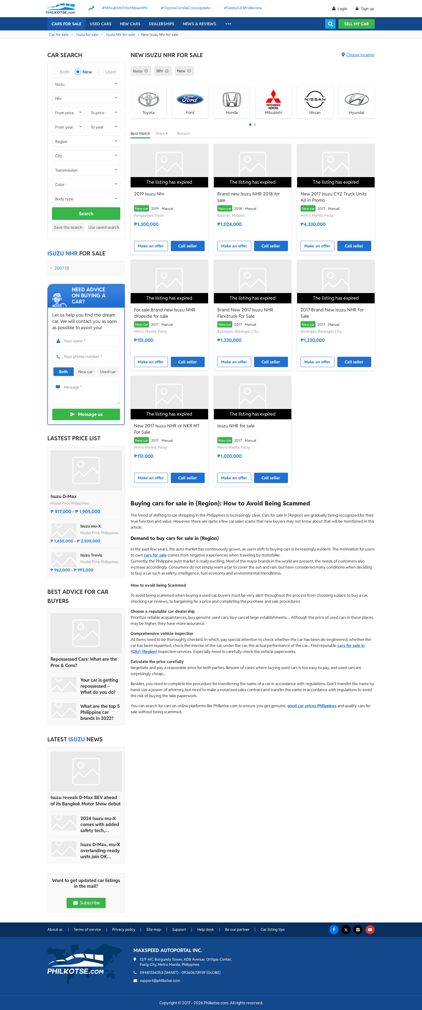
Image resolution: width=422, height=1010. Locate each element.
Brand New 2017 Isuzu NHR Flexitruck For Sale (245, 313)
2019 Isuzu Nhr (149, 194)
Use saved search (103, 227)
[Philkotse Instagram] (358, 929)
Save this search (68, 227)
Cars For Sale (66, 23)
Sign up (367, 8)
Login (342, 8)
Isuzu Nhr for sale (120, 34)
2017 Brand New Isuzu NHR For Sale (332, 313)
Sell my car (356, 23)
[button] (250, 124)
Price (161, 133)
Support (179, 929)
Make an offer (151, 246)
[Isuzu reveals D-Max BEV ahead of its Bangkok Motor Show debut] (86, 771)
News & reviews (199, 23)
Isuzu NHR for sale (236, 426)
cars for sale (155, 555)
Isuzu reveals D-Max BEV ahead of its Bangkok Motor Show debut (86, 800)
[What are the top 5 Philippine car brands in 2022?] (64, 710)
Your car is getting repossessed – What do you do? (99, 686)
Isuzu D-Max (64, 496)
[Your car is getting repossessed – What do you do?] (64, 684)
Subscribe (89, 903)
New (87, 72)
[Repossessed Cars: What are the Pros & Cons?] (86, 633)
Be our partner (237, 929)
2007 (59, 268)
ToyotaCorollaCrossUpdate (187, 7)
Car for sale (58, 34)
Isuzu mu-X (90, 526)
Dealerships (161, 23)
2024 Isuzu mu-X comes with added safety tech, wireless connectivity (99, 824)
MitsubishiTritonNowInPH (126, 7)
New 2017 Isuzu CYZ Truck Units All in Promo (334, 197)
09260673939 (193, 972)
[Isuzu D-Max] (86, 470)
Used (110, 72)
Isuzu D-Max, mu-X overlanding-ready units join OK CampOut (100, 851)
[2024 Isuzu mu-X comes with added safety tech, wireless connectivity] (64, 822)
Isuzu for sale (87, 34)
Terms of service (87, 929)
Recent (183, 133)
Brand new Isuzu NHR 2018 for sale (248, 197)
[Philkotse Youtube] (370, 929)
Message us (90, 414)
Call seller (187, 246)
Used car (108, 371)
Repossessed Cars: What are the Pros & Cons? (84, 662)
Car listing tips (273, 929)
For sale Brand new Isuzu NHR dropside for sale (164, 313)
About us (55, 929)
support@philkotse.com (160, 980)
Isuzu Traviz (91, 555)
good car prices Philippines (311, 705)
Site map (153, 929)
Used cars (100, 23)
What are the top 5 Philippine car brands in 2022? (100, 712)
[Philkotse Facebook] (333, 929)
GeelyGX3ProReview (244, 7)
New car (85, 371)
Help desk (205, 929)
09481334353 (151, 972)
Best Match (140, 133)
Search (86, 214)
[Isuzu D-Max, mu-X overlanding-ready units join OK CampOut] (64, 849)
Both (64, 72)
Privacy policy (123, 929)
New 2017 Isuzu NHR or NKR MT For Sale (167, 429)
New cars (130, 23)
